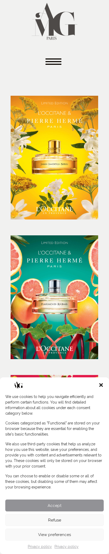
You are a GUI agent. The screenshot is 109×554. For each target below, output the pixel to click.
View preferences (54, 534)
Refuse (54, 520)
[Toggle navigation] (54, 62)
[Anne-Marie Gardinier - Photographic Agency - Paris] (54, 20)
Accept (54, 505)
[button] (101, 385)
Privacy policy (40, 546)
